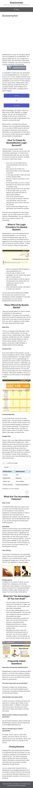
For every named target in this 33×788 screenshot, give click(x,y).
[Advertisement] (16, 36)
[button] (14, 471)
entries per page (12, 463)
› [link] (29, 492)
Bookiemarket (16, 3)
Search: (6, 467)
